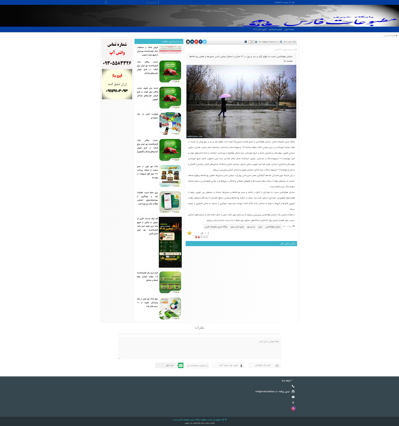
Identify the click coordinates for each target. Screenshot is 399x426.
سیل (260, 226)
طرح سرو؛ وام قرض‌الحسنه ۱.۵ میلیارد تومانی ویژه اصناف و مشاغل (147, 276)
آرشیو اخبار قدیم (275, 29)
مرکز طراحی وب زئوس (193, 422)
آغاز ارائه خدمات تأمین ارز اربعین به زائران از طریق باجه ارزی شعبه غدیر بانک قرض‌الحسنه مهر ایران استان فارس (147, 226)
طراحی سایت (209, 422)
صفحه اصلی (289, 29)
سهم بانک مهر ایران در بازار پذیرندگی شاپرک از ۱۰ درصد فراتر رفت (147, 302)
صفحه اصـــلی (390, 35)
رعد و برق (251, 226)
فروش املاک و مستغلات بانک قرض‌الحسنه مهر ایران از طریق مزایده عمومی (147, 51)
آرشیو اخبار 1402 (260, 29)
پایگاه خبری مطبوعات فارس (216, 226)
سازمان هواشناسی (273, 226)
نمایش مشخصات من (196, 365)
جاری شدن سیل (237, 226)
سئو (202, 422)
